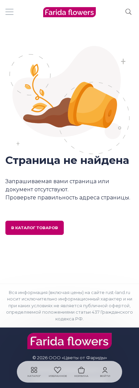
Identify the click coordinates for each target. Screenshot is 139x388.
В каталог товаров (34, 227)
